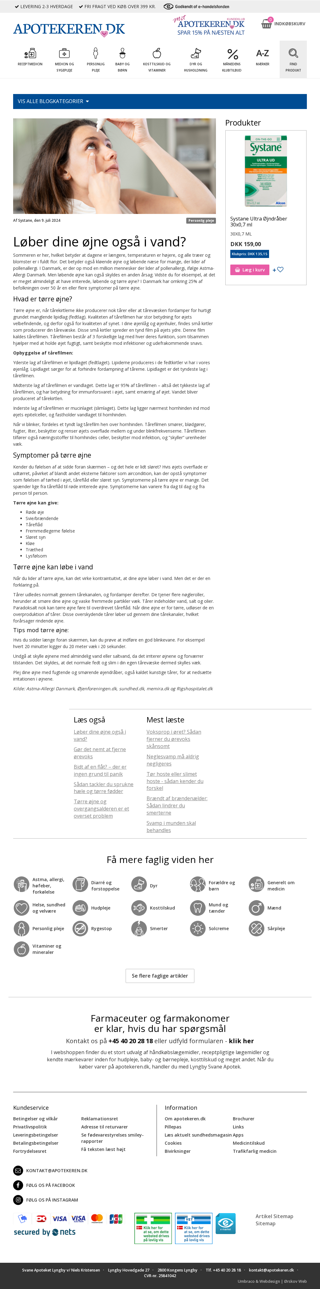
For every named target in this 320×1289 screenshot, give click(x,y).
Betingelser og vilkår (35, 1119)
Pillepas (173, 1127)
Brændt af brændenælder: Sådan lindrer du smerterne (177, 805)
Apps (238, 1135)
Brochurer (243, 1119)
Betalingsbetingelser (35, 1143)
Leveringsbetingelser (35, 1135)
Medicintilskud (249, 1143)
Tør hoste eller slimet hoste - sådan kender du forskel (175, 781)
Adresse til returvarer (104, 1127)
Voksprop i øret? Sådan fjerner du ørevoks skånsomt (174, 739)
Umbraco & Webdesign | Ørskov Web (272, 1281)
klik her (241, 1041)
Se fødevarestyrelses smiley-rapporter (112, 1138)
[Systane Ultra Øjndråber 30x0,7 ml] (266, 172)
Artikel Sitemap (274, 1216)
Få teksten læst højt (103, 1149)
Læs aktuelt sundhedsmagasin (198, 1135)
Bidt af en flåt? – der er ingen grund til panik (100, 770)
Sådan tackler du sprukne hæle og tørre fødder (103, 788)
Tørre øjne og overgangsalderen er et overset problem (101, 808)
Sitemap (266, 1223)
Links (238, 1127)
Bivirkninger (178, 1151)
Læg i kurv (253, 270)
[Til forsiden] (69, 30)
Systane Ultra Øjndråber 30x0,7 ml (258, 221)
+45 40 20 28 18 (130, 1041)
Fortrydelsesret (30, 1151)
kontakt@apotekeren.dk (57, 1170)
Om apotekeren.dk (185, 1119)
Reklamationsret (99, 1119)
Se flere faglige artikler (160, 975)
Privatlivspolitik (30, 1127)
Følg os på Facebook (50, 1185)
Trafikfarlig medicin (255, 1151)
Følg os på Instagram (52, 1200)
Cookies (173, 1143)
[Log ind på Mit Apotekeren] (208, 24)
